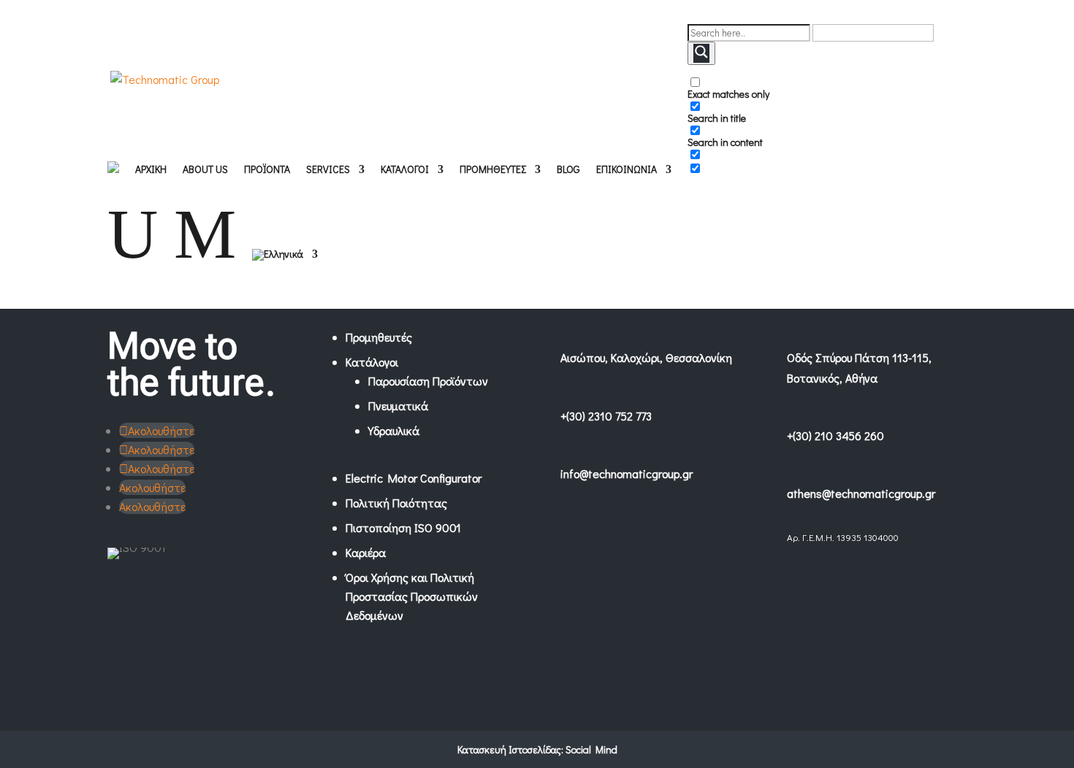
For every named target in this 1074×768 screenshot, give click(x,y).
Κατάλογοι (372, 361)
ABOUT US (205, 170)
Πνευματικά (398, 405)
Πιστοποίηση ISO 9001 (403, 527)
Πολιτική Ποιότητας (396, 502)
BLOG (568, 170)
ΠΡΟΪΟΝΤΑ (267, 170)
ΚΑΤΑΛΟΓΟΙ (405, 170)
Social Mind (591, 749)
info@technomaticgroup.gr (626, 473)
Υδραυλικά (393, 430)
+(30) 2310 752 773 (606, 415)
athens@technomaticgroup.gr (861, 493)
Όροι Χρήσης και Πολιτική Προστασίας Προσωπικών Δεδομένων (412, 596)
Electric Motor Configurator (413, 477)
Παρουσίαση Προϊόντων (428, 380)
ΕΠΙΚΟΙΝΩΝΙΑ (626, 170)
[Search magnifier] (701, 53)
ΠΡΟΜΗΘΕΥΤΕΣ (493, 170)
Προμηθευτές (379, 337)
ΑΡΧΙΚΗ (151, 170)
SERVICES (328, 170)
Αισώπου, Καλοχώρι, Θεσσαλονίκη (646, 357)
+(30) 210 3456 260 (835, 435)
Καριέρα (366, 552)
